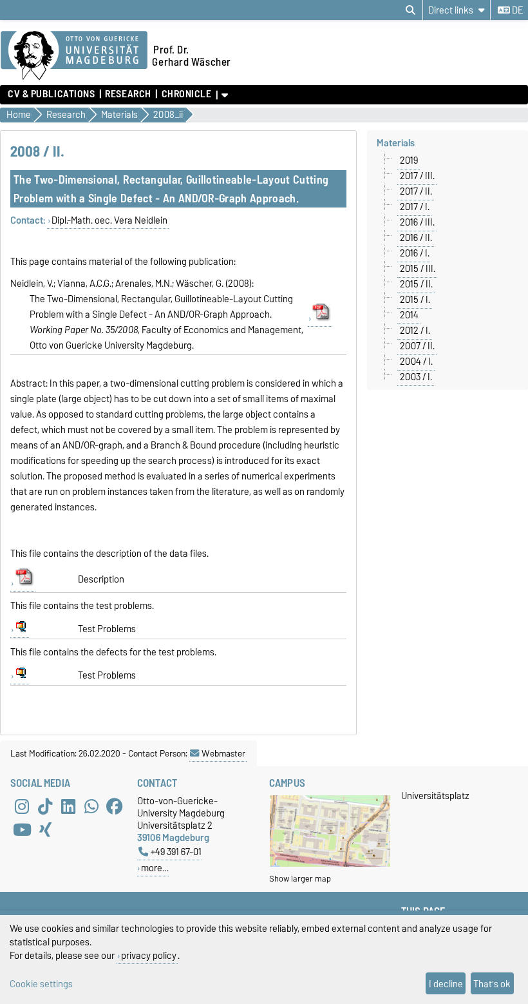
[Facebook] (114, 806)
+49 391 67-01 (176, 852)
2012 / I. (415, 330)
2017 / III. (417, 176)
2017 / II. (416, 191)
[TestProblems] (19, 630)
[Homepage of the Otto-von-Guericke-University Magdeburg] (74, 56)
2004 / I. (416, 361)
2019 (409, 160)
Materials (396, 143)
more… (155, 868)
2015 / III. (417, 268)
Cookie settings (41, 984)
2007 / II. (417, 346)
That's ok (492, 984)
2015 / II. (416, 284)
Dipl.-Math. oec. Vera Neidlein (109, 220)
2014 (409, 315)
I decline (446, 984)
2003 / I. (416, 377)
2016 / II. (416, 238)
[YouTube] (21, 829)
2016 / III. (417, 222)
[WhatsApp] (91, 806)
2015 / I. (415, 299)
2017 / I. (414, 207)
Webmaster (223, 753)
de (516, 10)
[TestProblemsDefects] (19, 676)
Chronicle (186, 94)
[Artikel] (320, 319)
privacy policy (148, 955)
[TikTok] (45, 806)
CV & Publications (51, 94)
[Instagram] (21, 806)
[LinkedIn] (68, 806)
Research (128, 94)
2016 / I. (414, 253)
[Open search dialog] (410, 10)
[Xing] (45, 829)
